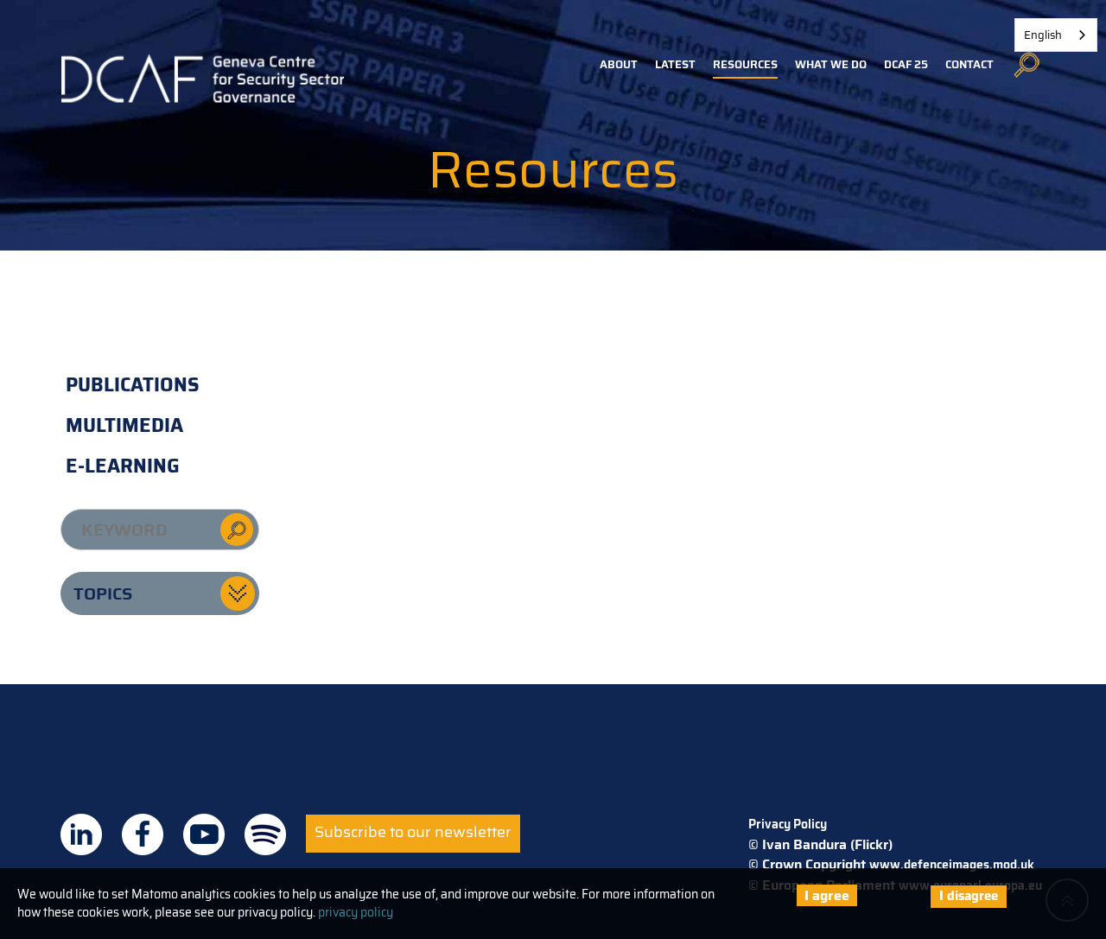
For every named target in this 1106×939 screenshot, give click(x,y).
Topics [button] (102, 593)
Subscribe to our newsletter (413, 832)
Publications (133, 385)
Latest (675, 64)
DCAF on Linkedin (81, 834)
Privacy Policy (787, 824)
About (619, 64)
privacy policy (355, 912)
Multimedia (124, 425)
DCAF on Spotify (265, 834)
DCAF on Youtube (204, 834)
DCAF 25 (906, 64)
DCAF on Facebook (142, 834)
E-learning (123, 466)
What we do (831, 64)
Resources (745, 64)
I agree (826, 895)
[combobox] (1055, 35)
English (1043, 35)
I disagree (968, 895)
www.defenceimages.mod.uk (951, 864)
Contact (969, 64)
